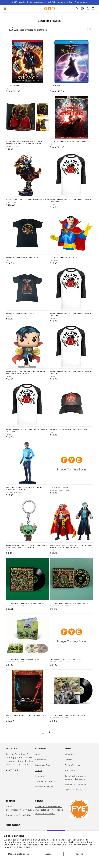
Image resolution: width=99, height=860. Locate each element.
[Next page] (56, 732)
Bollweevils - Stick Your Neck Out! (65, 659)
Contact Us (40, 760)
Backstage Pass (42, 765)
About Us (69, 754)
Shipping (39, 776)
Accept (49, 854)
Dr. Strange (55, 86)
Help (37, 754)
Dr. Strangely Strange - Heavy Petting (23, 659)
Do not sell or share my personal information (76, 777)
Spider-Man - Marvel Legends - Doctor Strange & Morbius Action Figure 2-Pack (71, 546)
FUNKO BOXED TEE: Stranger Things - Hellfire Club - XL (70, 315)
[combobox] (49, 29)
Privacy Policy (24, 847)
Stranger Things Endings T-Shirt (20, 313)
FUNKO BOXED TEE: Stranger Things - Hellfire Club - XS (70, 372)
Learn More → (13, 770)
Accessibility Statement (76, 784)
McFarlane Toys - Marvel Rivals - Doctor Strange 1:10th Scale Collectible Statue (24, 143)
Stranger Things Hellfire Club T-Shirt (22, 258)
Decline (79, 854)
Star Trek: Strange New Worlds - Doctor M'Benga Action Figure (24, 488)
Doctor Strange (13, 86)
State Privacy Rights (45, 781)
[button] (5, 8)
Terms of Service (72, 765)
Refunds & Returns (44, 787)
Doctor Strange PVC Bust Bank (64, 258)
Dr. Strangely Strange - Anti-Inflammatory (25, 603)
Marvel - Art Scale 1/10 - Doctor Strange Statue (27, 199)
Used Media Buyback (75, 790)
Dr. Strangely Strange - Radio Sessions (67, 715)
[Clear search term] (85, 29)
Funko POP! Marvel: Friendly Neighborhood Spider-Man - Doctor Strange (25, 372)
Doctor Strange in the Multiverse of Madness (70, 141)
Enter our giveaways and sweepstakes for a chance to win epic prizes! (49, 810)
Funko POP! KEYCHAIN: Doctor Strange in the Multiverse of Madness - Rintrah (26, 546)
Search (38, 770)
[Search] (90, 29)
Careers (68, 760)
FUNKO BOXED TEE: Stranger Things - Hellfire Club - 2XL (26, 430)
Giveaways (39, 801)
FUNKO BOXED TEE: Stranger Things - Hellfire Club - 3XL (70, 201)
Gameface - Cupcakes (59, 487)
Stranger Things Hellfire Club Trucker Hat (68, 429)
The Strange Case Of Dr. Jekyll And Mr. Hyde (26, 715)
